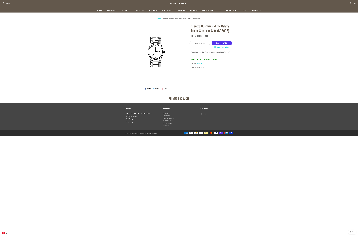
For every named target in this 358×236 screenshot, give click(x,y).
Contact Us (166, 116)
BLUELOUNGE (167, 10)
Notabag (153, 10)
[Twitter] (201, 114)
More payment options (221, 47)
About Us (255, 10)
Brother (181, 10)
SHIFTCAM (139, 10)
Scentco (199, 63)
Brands (125, 10)
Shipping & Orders (168, 118)
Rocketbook (232, 10)
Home (99, 10)
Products (112, 10)
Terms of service (168, 120)
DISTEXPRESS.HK (179, 3)
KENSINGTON (207, 10)
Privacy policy (167, 123)
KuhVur (193, 10)
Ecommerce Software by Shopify (148, 133)
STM (244, 10)
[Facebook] (205, 114)
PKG (219, 10)
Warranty (166, 125)
